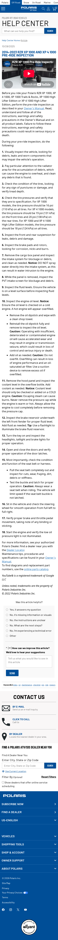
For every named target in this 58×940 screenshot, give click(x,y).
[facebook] (3, 909)
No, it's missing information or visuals (31, 614)
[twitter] (18, 909)
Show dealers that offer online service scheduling (25, 784)
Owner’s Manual (34, 108)
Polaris (5, 2)
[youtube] (25, 909)
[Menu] (3, 9)
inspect (52, 685)
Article (24, 40)
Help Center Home (11, 40)
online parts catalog (36, 569)
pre (43, 685)
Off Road (16, 2)
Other (13, 635)
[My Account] (48, 9)
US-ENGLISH (10, 820)
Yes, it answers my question (25, 609)
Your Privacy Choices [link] (12, 892)
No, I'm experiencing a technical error (31, 630)
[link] (29, 836)
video (15, 685)
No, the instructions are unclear (27, 620)
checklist (36, 685)
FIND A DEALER (12, 812)
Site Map (6, 883)
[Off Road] (29, 9)
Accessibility (8, 902)
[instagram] (10, 909)
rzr (20, 685)
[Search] (43, 9)
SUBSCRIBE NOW (13, 804)
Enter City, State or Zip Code (20, 760)
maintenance (27, 685)
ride (46, 685)
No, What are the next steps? (26, 625)
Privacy (5, 888)
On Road (36, 2)
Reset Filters (48, 776)
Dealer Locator (15, 550)
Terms (5, 897)
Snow (26, 2)
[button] (29, 708)
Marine (47, 2)
